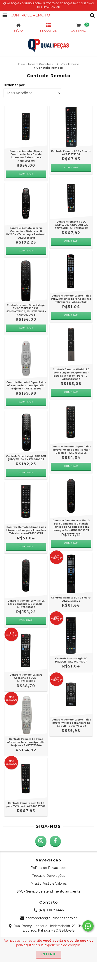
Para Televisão (70, 64)
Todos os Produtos (39, 64)
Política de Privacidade (48, 868)
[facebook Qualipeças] (55, 841)
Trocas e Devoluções (48, 876)
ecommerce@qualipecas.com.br (51, 918)
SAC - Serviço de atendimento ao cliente (49, 891)
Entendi (48, 954)
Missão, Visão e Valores (49, 883)
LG (56, 64)
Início (21, 64)
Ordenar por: (14, 85)
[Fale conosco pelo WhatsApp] (88, 926)
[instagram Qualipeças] (40, 841)
